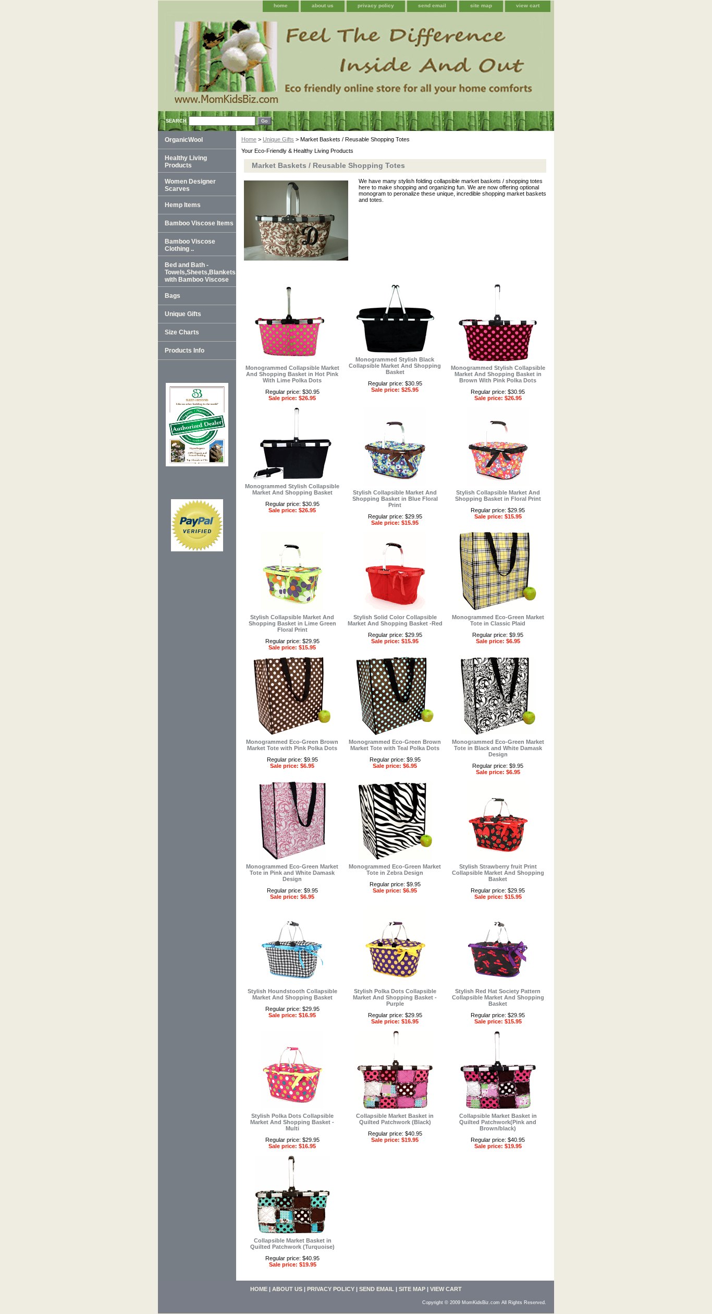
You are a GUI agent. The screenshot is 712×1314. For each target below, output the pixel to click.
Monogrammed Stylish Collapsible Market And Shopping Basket (292, 489)
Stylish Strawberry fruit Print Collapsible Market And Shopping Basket (498, 872)
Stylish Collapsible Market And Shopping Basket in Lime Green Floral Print (292, 623)
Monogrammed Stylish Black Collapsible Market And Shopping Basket (395, 365)
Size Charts (182, 332)
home (281, 5)
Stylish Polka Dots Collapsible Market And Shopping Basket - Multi (292, 1122)
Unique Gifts (278, 139)
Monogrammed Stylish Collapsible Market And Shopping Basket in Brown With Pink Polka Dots (498, 374)
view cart (527, 5)
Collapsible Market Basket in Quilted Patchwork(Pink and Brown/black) (498, 1122)
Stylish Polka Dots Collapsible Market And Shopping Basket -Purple (395, 997)
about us (323, 5)
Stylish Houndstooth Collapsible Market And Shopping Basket (292, 994)
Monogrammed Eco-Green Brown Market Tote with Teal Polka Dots (395, 745)
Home (248, 139)
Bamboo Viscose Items (199, 223)
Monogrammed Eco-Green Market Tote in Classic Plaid (498, 620)
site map (481, 5)
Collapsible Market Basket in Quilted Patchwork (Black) (395, 1119)
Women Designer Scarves (190, 185)
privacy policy (376, 5)
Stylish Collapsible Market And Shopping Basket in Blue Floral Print (395, 498)
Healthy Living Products (186, 161)
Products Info (184, 350)
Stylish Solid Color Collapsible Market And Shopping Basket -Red (395, 620)
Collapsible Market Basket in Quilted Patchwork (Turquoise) (292, 1243)
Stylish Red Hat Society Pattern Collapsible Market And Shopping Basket (498, 997)
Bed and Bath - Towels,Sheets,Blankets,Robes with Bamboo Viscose (200, 272)
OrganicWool (184, 139)
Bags (172, 295)
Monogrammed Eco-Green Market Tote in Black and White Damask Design (498, 748)
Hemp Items (183, 205)
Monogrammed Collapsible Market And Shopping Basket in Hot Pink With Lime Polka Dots (292, 374)
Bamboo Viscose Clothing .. (190, 245)
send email (432, 5)
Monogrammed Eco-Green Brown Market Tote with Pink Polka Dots (292, 745)
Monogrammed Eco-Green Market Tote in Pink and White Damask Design (292, 872)
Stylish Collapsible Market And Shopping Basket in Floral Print (498, 495)
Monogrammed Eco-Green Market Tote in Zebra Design (395, 869)
